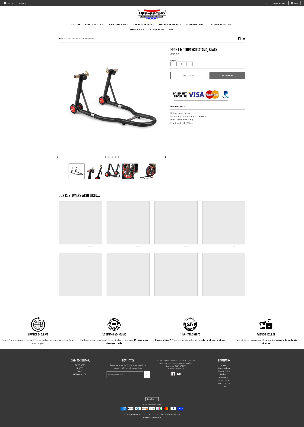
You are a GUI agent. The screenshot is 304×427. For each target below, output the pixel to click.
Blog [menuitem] (171, 29)
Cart (296, 3)
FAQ (80, 371)
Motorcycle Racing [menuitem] (168, 24)
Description (176, 106)
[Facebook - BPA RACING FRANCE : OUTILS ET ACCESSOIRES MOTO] (239, 38)
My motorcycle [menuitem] (93, 24)
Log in (266, 3)
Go (147, 374)
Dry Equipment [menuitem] (156, 29)
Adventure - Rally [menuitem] (195, 24)
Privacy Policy (224, 371)
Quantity (174, 60)
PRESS (80, 368)
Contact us (223, 377)
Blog (224, 386)
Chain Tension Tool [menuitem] (118, 24)
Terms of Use (223, 380)
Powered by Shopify (152, 417)
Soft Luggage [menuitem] (137, 29)
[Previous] (58, 157)
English (21, 3)
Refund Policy (224, 383)
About (223, 365)
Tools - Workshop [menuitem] (142, 24)
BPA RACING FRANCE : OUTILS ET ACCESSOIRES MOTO (155, 415)
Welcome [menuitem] (75, 24)
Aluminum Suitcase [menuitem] (221, 24)
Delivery (223, 374)
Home (61, 38)
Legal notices (224, 368)
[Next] (165, 157)
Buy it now (227, 75)
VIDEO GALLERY (80, 374)
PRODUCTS (80, 365)
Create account (279, 3)
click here (180, 369)
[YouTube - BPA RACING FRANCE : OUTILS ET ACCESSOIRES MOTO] (244, 38)
